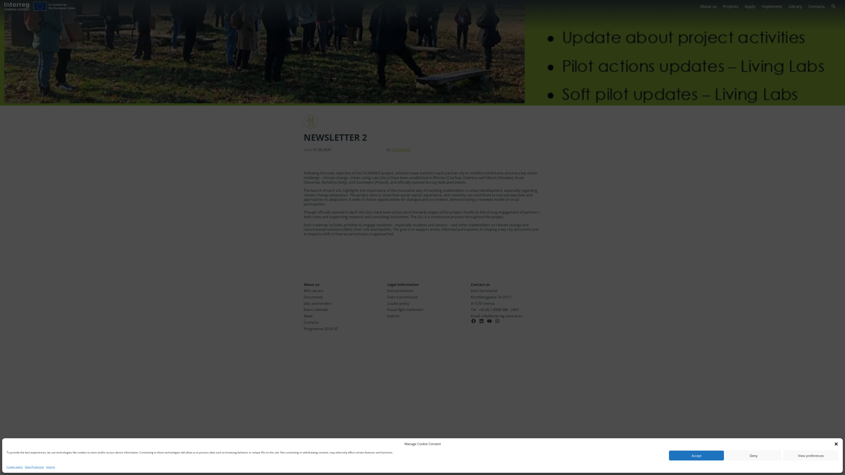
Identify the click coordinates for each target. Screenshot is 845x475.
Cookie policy (15, 467)
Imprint (50, 467)
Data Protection (34, 467)
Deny (754, 455)
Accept (697, 455)
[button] (836, 444)
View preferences (811, 455)
